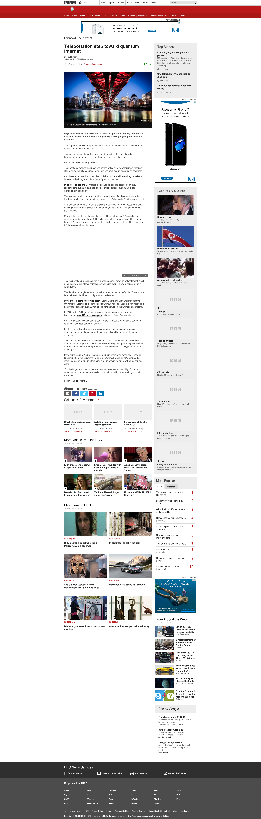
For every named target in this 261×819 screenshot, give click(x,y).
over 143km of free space (89, 315)
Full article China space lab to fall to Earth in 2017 (138, 418)
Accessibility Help (122, 811)
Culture (90, 795)
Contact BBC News (177, 773)
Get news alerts (142, 773)
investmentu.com (165, 753)
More (153, 3)
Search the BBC (194, 2)
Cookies (109, 811)
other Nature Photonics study (85, 301)
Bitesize (157, 799)
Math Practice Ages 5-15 (170, 730)
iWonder (135, 799)
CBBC (66, 799)
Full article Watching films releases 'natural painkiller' (108, 418)
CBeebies (90, 799)
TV (155, 795)
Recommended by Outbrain (73, 443)
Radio (178, 795)
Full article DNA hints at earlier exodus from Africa (78, 418)
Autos (111, 795)
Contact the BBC (155, 811)
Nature (134, 803)
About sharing (92, 389)
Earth (137, 3)
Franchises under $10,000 (171, 717)
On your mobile (75, 773)
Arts (66, 803)
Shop (129, 3)
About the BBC (83, 811)
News (103, 3)
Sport (111, 3)
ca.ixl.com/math (164, 737)
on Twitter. (81, 381)
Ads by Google (168, 709)
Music (178, 799)
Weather (120, 3)
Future (134, 795)
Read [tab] (160, 487)
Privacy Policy (97, 811)
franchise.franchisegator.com (170, 725)
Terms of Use (69, 811)
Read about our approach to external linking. (151, 816)
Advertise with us (171, 811)
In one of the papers (74, 185)
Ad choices (185, 811)
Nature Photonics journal (125, 176)
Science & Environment (78, 38)
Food (111, 799)
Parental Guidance (138, 811)
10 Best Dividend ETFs (170, 743)
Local (156, 803)
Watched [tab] (171, 487)
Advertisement (173, 20)
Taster (111, 803)
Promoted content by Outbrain (165, 623)
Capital (67, 795)
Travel (145, 3)
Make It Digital (93, 803)
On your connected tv (112, 773)
